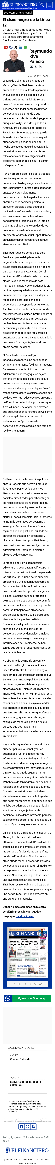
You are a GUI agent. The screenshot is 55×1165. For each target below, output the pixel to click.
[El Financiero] (19, 5)
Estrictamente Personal (18, 12)
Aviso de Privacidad (28, 1164)
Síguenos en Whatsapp (31, 998)
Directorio (27, 1160)
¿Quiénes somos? (12, 1160)
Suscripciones (42, 1160)
